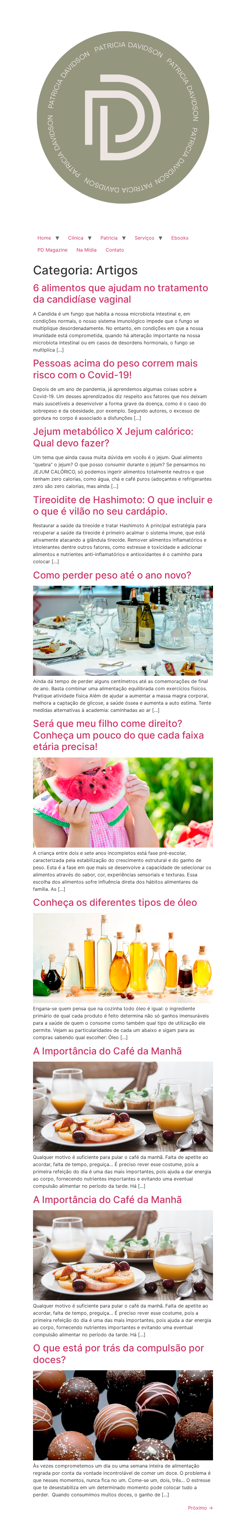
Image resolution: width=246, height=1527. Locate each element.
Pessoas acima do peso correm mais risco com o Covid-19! (115, 368)
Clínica (75, 238)
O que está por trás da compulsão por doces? (118, 1353)
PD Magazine (53, 250)
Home (44, 238)
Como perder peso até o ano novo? (112, 575)
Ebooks (179, 238)
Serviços (144, 238)
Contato (115, 250)
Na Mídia (86, 250)
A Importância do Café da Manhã (107, 1051)
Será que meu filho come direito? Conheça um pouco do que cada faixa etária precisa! (118, 735)
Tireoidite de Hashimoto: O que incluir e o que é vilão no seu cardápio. (123, 505)
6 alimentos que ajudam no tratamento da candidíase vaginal (120, 293)
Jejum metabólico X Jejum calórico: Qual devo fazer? (113, 437)
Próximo (200, 1508)
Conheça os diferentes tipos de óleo (115, 902)
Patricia (109, 238)
